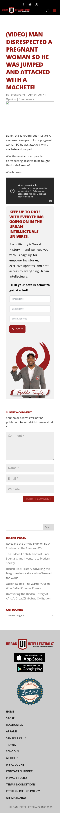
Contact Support (19, 771)
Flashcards (14, 725)
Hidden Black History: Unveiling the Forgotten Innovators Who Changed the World (29, 573)
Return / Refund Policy (23, 791)
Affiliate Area (16, 798)
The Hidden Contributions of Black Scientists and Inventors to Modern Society (28, 558)
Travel (11, 745)
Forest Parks (18, 94)
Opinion (11, 99)
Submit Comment (38, 499)
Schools (12, 751)
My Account (15, 764)
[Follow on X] (36, 4)
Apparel (12, 731)
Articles (12, 758)
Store (10, 718)
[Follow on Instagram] (30, 4)
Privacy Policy (17, 778)
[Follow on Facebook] (23, 4)
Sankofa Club (16, 738)
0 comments (26, 99)
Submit (17, 329)
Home (10, 711)
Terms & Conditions (21, 784)
